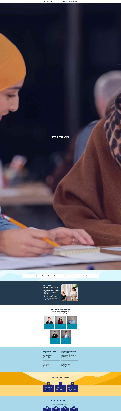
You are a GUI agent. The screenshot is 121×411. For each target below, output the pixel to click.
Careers (73, 1)
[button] (49, 328)
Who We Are (63, 1)
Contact (76, 1)
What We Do (66, 1)
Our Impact (70, 1)
